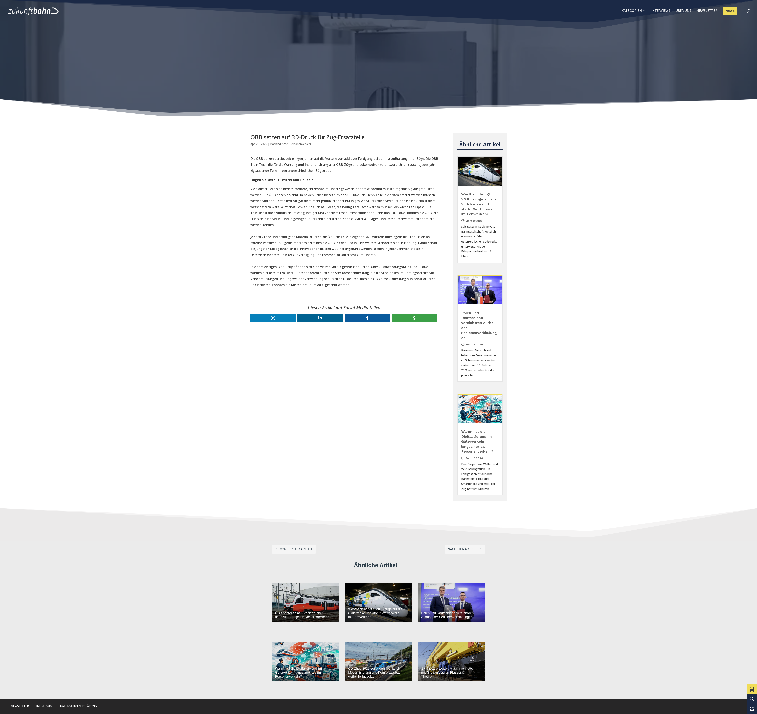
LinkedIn (306, 180)
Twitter (286, 180)
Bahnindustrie (279, 144)
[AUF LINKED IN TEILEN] (320, 318)
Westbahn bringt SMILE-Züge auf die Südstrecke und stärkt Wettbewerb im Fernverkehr (479, 204)
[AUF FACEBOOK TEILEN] (367, 318)
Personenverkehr (300, 144)
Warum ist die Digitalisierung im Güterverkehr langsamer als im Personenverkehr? (477, 441)
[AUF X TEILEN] (273, 318)
